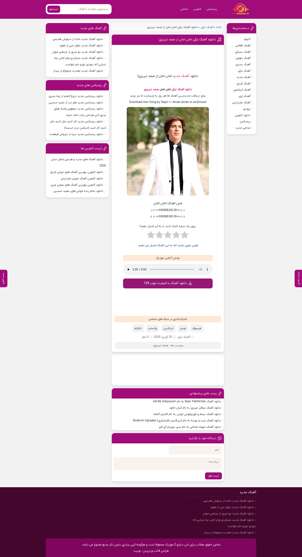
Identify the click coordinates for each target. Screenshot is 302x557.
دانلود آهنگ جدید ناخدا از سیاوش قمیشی (78, 39)
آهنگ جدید (181, 76)
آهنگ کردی (243, 84)
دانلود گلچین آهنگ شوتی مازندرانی (82, 179)
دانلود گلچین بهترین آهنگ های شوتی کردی (76, 172)
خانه (218, 27)
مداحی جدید (243, 128)
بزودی (246, 109)
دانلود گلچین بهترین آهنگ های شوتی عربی (77, 185)
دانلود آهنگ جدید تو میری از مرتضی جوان (77, 52)
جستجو (53, 9)
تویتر (183, 328)
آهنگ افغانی (242, 46)
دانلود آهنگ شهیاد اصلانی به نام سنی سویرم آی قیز (190, 427)
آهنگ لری (244, 96)
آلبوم (247, 39)
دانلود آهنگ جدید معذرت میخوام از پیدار (78, 71)
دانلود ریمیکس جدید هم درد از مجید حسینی (76, 103)
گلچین (197, 9)
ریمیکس (211, 9)
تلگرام (138, 328)
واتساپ (152, 328)
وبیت (137, 551)
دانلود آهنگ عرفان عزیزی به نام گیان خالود (195, 408)
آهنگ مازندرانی (241, 103)
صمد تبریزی (151, 89)
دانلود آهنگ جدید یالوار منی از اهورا (81, 46)
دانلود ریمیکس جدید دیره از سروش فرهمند (76, 134)
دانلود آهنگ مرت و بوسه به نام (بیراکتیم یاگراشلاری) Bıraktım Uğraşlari (177, 421)
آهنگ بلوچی (243, 58)
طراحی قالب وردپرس (156, 551)
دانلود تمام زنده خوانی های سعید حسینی (78, 191)
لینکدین (168, 328)
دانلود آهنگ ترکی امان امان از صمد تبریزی (187, 39)
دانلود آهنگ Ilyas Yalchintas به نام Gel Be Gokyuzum (187, 401)
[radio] (184, 236)
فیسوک (196, 328)
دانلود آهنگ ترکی (182, 89)
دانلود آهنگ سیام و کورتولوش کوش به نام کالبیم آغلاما (187, 414)
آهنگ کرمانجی (241, 90)
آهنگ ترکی (207, 27)
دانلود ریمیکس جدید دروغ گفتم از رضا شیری (76, 96)
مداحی (184, 9)
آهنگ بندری (243, 64)
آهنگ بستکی (242, 52)
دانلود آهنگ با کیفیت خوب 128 (165, 283)
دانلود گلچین (242, 115)
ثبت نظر (213, 476)
